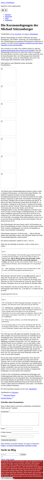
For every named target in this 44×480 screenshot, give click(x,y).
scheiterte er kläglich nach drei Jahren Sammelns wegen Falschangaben (22, 44)
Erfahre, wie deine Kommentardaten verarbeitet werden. (19, 445)
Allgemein (15, 392)
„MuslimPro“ (32, 389)
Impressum (8, 16)
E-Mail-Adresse (6, 432)
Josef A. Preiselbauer (7, 2)
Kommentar (5, 411)
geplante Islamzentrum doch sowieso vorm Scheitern (18, 50)
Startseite (8, 14)
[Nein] (13, 478)
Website (3, 436)
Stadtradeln (8, 20)
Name (3, 428)
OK (3, 478)
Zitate (7, 18)
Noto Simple (10, 459)
